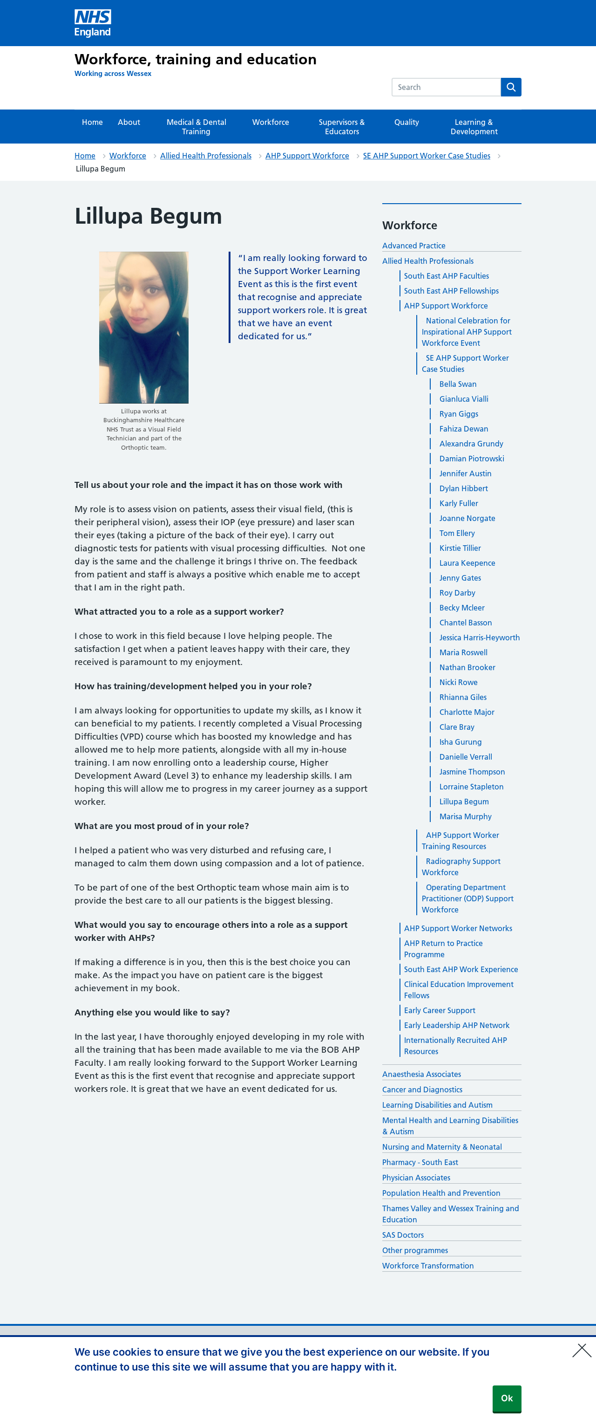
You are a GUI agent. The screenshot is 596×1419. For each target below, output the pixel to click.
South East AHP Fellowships (451, 290)
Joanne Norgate (467, 518)
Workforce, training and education (195, 59)
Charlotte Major (467, 712)
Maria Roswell (464, 652)
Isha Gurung (461, 742)
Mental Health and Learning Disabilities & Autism (450, 1126)
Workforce (270, 122)
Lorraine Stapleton (472, 786)
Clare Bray (457, 727)
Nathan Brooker (467, 667)
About (129, 122)
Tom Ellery (457, 533)
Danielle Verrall (466, 756)
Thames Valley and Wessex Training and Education (450, 1214)
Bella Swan (458, 384)
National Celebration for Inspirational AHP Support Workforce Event (467, 332)
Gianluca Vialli (464, 399)
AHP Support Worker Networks (458, 928)
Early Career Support (439, 1010)
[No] (584, 1344)
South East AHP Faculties (446, 276)
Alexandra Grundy (471, 443)
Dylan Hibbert (464, 488)
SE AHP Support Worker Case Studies (426, 155)
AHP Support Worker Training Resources (460, 840)
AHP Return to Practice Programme (443, 949)
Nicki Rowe (459, 682)
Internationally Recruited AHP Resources (455, 1045)
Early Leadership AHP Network (457, 1025)
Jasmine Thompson (472, 771)
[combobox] (446, 87)
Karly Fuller (459, 503)
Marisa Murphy (466, 816)
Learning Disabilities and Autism (437, 1105)
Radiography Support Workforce (461, 867)
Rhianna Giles (463, 697)
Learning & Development (474, 126)
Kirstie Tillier (460, 548)
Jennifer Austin (466, 473)
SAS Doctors (403, 1235)
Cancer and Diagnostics (422, 1089)
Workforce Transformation (428, 1265)
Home (92, 122)
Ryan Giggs (459, 413)
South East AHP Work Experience (461, 969)
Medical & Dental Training (196, 126)
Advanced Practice (414, 245)
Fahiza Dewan (464, 428)
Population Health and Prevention (441, 1193)
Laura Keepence (467, 563)
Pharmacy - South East (420, 1162)
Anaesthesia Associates (421, 1074)
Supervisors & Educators (342, 126)
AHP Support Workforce (307, 155)
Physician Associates (416, 1177)
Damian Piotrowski (472, 458)
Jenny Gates (460, 578)
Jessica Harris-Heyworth (480, 637)
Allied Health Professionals (205, 155)
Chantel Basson (466, 622)
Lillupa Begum (464, 801)
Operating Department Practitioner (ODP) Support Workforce (468, 898)
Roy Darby (457, 592)
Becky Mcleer (462, 607)
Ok (507, 1398)
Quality (406, 122)
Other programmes (415, 1250)
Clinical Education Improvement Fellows (459, 990)
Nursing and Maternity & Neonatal (442, 1147)
